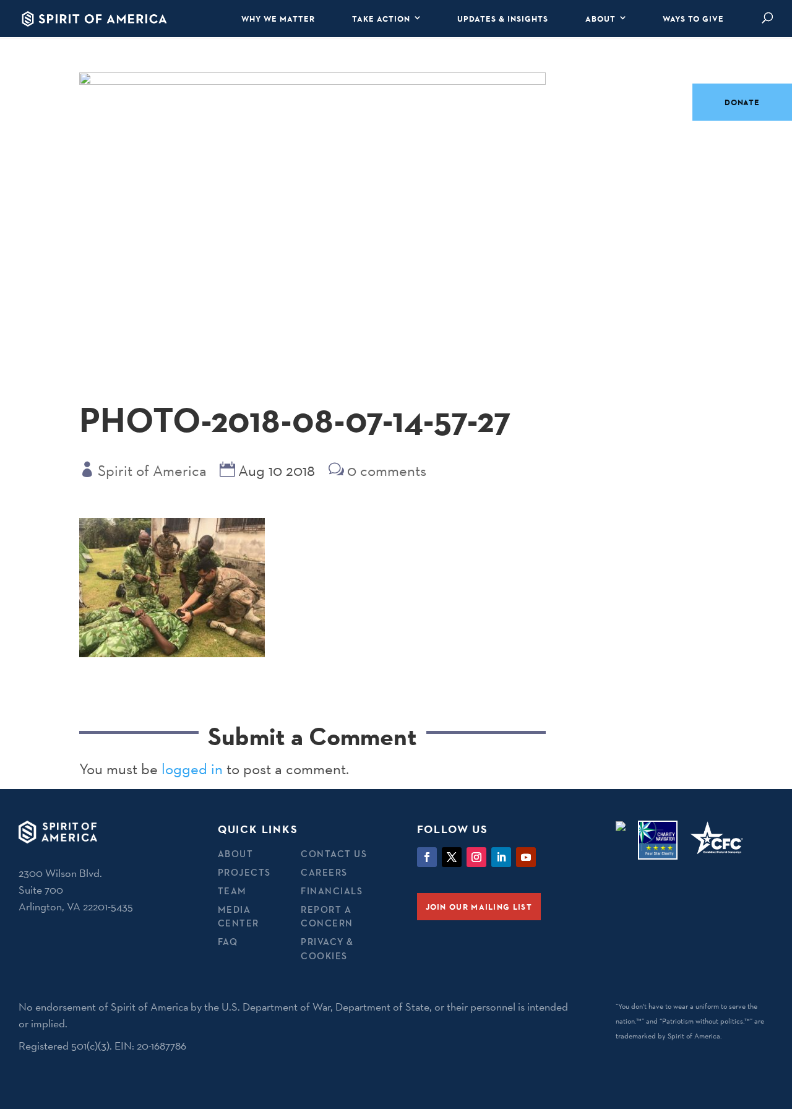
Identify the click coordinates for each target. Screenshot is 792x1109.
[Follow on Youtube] (526, 857)
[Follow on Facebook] (427, 857)
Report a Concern (327, 916)
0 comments (386, 470)
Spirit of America (152, 470)
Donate (742, 102)
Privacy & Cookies (327, 948)
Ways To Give (693, 18)
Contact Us (334, 853)
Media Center (238, 916)
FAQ (228, 941)
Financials (332, 890)
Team (232, 890)
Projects (244, 872)
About (600, 18)
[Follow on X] (452, 857)
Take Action (381, 18)
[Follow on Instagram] (476, 857)
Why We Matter (278, 18)
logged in (192, 769)
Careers (324, 872)
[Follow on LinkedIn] (501, 857)
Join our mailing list (479, 906)
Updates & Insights (502, 18)
